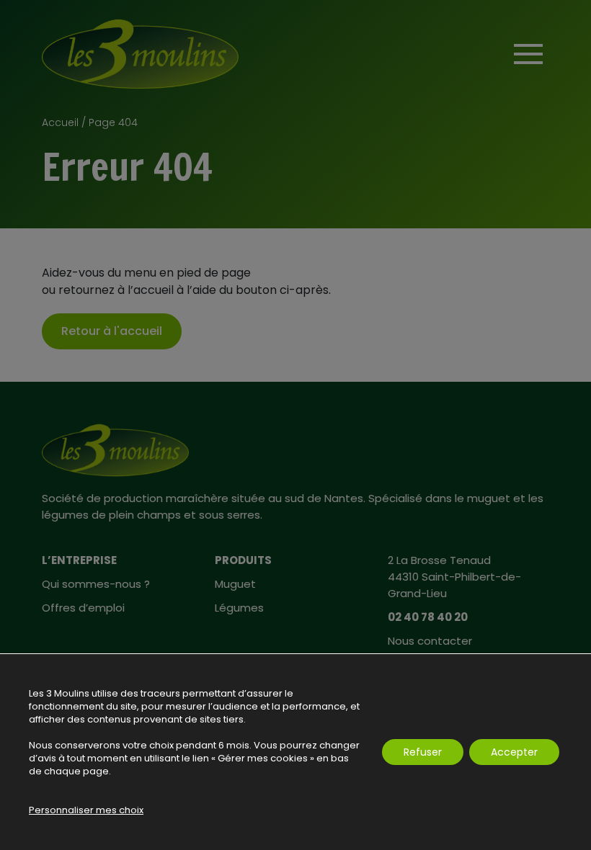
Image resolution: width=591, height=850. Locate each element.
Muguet (235, 583)
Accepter (514, 752)
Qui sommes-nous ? (96, 583)
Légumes (239, 607)
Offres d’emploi (83, 607)
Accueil (60, 122)
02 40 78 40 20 (428, 617)
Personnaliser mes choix (86, 810)
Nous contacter (430, 640)
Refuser (423, 752)
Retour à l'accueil (111, 331)
